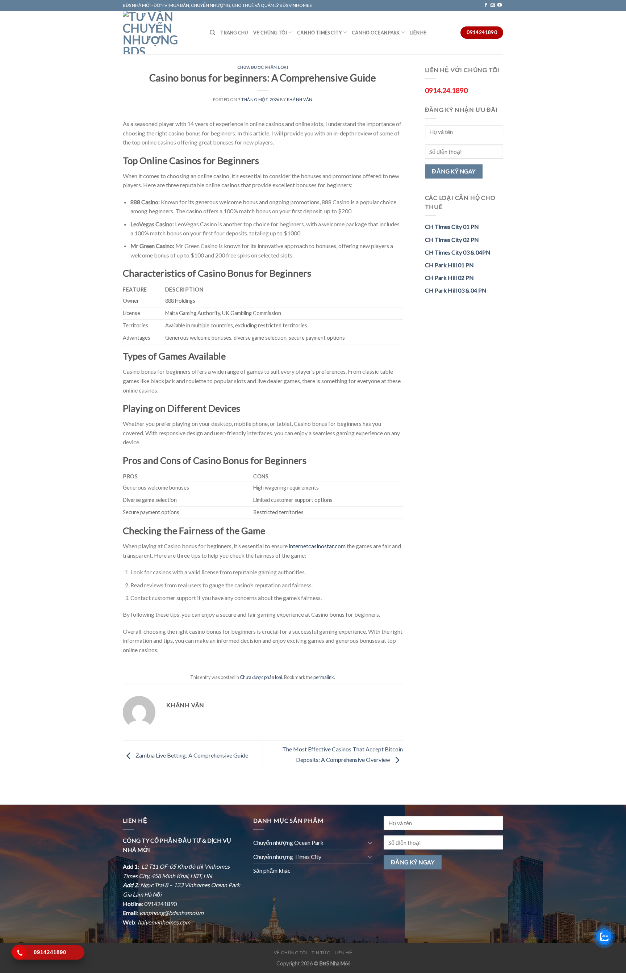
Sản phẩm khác (272, 870)
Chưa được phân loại (262, 67)
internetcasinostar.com (317, 545)
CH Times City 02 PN (452, 239)
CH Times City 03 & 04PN (458, 252)
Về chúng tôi (270, 32)
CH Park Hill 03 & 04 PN (456, 290)
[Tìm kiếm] (212, 32)
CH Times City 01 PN (452, 226)
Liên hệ (418, 32)
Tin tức (321, 952)
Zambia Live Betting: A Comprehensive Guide (191, 755)
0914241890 (160, 903)
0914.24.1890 (446, 90)
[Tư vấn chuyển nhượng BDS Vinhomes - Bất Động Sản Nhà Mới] (161, 32)
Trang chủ (234, 32)
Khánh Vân (300, 99)
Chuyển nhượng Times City (287, 856)
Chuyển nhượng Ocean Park (288, 842)
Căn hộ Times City (319, 32)
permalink (323, 677)
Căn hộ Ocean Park (376, 32)
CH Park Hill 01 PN (449, 264)
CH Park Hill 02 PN (449, 277)
